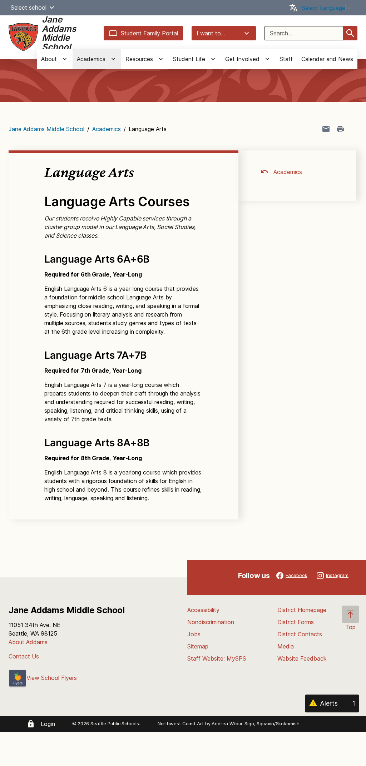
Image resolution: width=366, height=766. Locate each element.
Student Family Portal (149, 33)
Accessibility (203, 609)
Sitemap (197, 646)
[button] (52, 7)
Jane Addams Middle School (46, 129)
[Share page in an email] (326, 129)
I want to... (211, 33)
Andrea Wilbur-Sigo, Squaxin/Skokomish (255, 723)
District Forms (295, 622)
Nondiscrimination (210, 622)
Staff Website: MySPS (216, 658)
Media (285, 646)
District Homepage (301, 609)
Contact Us (24, 656)
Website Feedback (302, 658)
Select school (28, 7)
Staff (286, 59)
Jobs (194, 634)
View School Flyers (51, 677)
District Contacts (299, 634)
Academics (106, 129)
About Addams (28, 642)
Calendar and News (327, 59)
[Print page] (340, 129)
